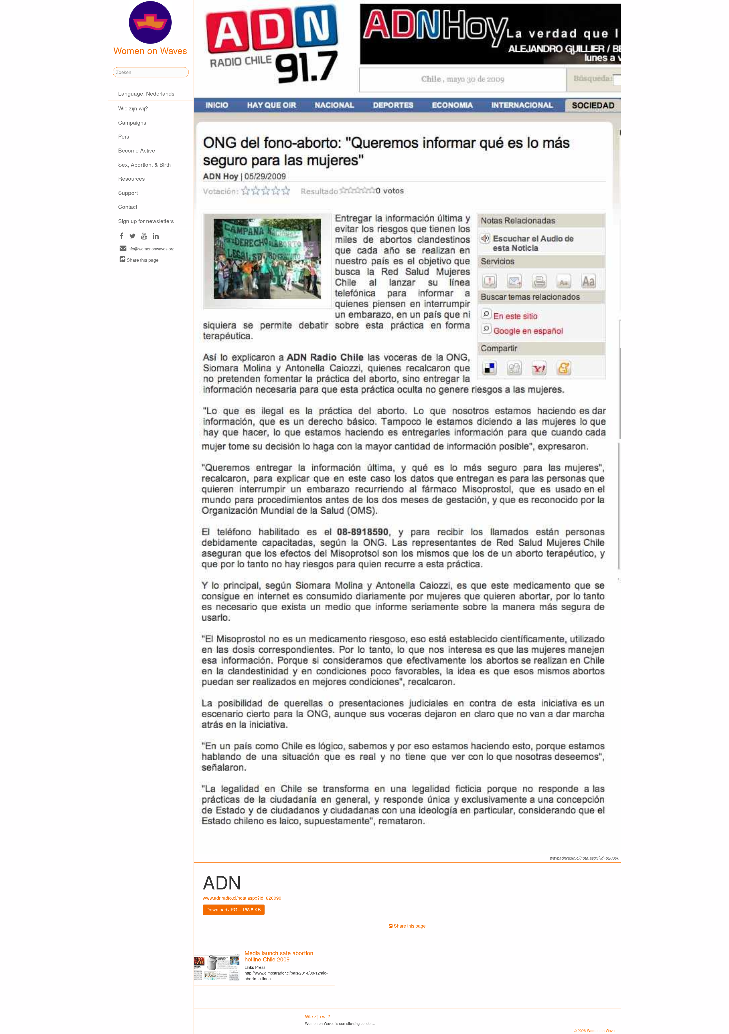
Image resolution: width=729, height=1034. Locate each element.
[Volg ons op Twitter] (132, 236)
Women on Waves (150, 50)
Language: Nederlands (146, 93)
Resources (131, 178)
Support (128, 192)
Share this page (142, 260)
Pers (123, 136)
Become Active (136, 150)
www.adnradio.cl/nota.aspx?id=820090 (242, 898)
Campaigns (132, 122)
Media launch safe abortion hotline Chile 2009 (279, 956)
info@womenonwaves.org (150, 249)
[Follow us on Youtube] (144, 236)
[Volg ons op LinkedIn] (156, 236)
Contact (127, 206)
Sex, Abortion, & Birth (144, 164)
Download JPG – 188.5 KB (233, 909)
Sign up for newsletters (146, 220)
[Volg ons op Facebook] (121, 236)
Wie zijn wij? (133, 108)
